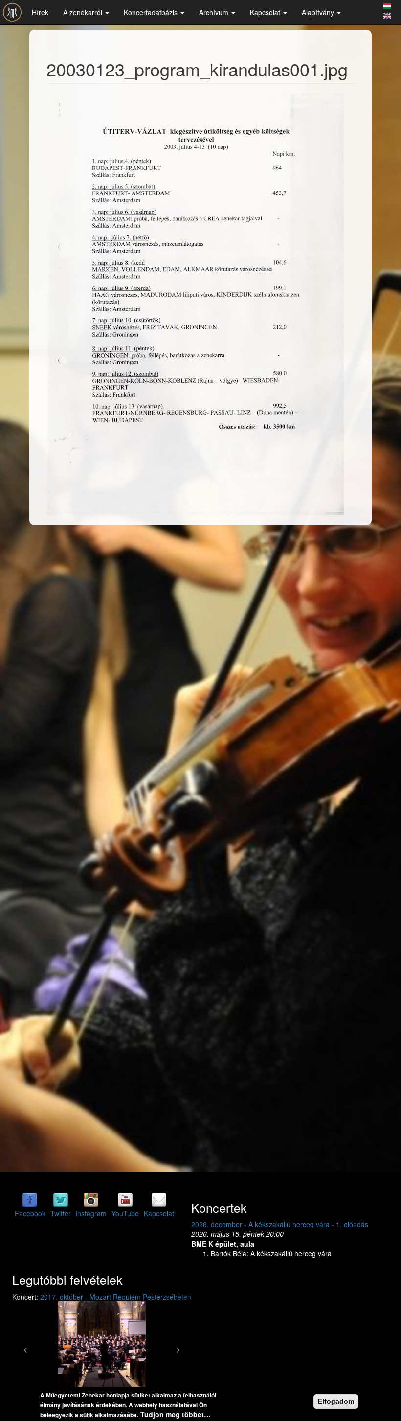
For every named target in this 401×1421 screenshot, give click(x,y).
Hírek (40, 12)
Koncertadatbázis (151, 12)
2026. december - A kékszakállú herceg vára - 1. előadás (223, 1224)
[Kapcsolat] (159, 1199)
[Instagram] (91, 1199)
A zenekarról (83, 12)
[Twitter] (60, 1199)
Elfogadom (336, 1401)
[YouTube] (125, 1199)
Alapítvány (319, 12)
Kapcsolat (266, 12)
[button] (25, 1345)
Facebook (30, 1213)
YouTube (125, 1213)
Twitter (60, 1213)
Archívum (214, 12)
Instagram (91, 1213)
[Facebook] (30, 1199)
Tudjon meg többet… (175, 1414)
